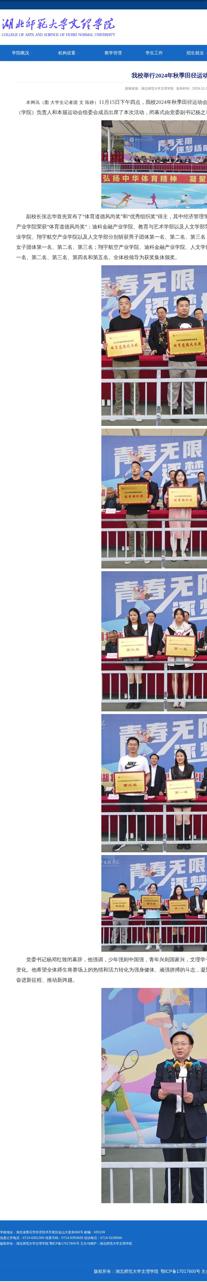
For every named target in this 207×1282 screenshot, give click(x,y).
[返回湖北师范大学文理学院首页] (58, 18)
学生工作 (154, 53)
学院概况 (20, 53)
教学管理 (113, 53)
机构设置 (66, 53)
